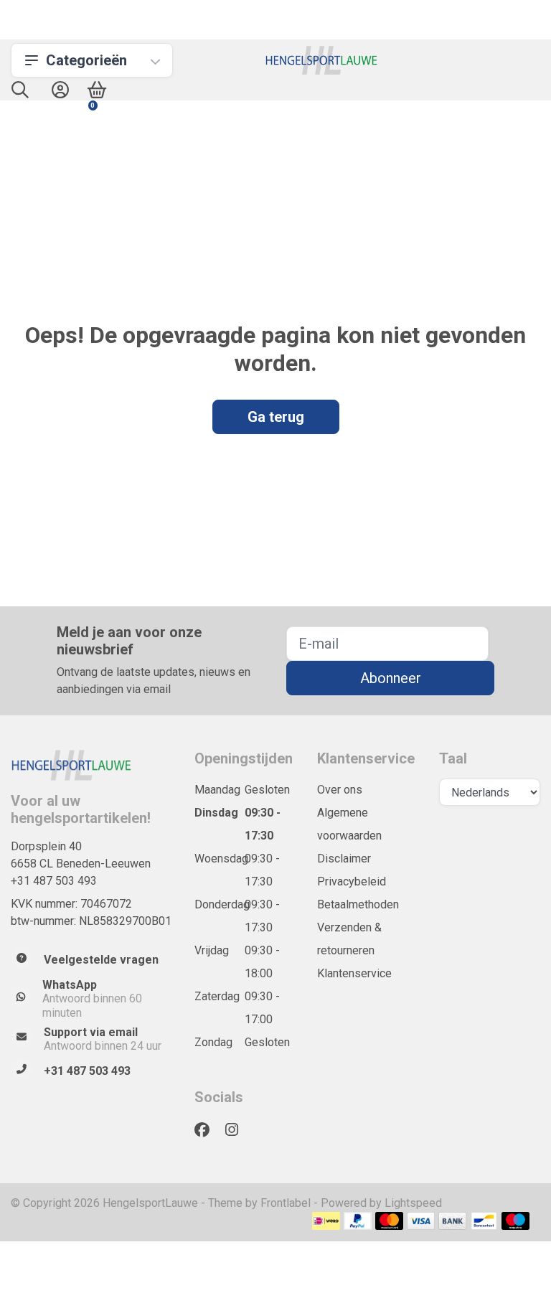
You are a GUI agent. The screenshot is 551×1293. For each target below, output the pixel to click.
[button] (20, 93)
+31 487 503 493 (54, 881)
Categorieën (86, 60)
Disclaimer (344, 858)
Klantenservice (354, 973)
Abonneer (390, 678)
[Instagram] (237, 1130)
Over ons (339, 789)
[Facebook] (207, 1130)
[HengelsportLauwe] (322, 60)
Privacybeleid (351, 881)
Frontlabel (285, 1203)
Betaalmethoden (358, 904)
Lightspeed (413, 1203)
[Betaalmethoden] (326, 1221)
